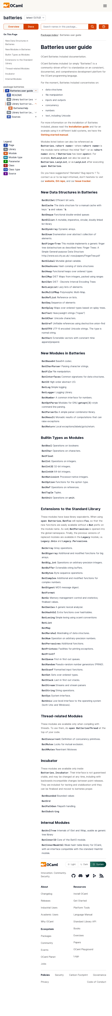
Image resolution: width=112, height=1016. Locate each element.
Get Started (80, 900)
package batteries (14, 86)
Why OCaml (47, 921)
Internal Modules (13, 79)
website (49, 181)
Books (77, 928)
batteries (13, 17)
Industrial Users (49, 907)
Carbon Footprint (78, 974)
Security (59, 974)
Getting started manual (54, 134)
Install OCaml (81, 893)
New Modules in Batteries (17, 49)
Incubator (10, 73)
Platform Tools (82, 907)
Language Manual (83, 914)
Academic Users (49, 914)
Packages (46, 936)
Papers (77, 942)
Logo (76, 956)
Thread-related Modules (17, 68)
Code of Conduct (96, 981)
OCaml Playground (83, 949)
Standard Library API (85, 921)
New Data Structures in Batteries (16, 42)
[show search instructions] (103, 26)
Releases (45, 900)
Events (44, 949)
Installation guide (79, 126)
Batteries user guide (21, 90)
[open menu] (105, 5)
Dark (85, 864)
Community (47, 942)
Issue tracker (83, 181)
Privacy (45, 981)
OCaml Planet (48, 956)
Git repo (60, 181)
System (100, 864)
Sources (16, 116)
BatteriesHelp (20, 108)
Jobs (43, 963)
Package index (49, 35)
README (17, 95)
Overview (13, 26)
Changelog (46, 893)
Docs (31, 26)
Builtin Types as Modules (17, 54)
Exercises (79, 935)
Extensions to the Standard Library (18, 62)
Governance (99, 974)
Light (73, 864)
